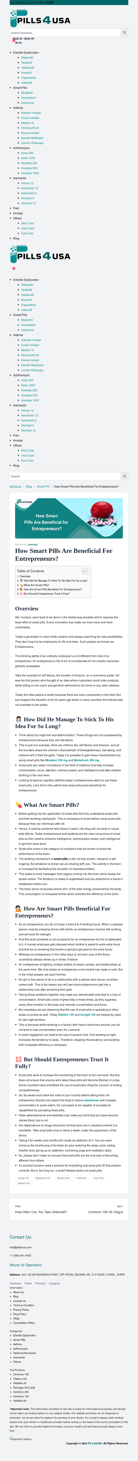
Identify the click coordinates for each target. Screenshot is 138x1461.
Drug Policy (19, 1314)
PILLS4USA (95, 1443)
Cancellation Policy (24, 1323)
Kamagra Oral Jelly (24, 1387)
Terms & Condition (23, 1305)
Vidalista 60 (19, 1400)
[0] (11, 270)
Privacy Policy (21, 1309)
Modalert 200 (63, 1177)
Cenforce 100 (21, 1374)
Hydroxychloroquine (24, 1353)
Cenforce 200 (21, 1392)
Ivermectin (19, 1357)
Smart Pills (98, 1177)
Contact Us (19, 1301)
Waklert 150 (24, 1183)
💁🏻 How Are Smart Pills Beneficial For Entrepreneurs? (51, 589)
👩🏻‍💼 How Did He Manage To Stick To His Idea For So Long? (53, 580)
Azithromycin (20, 1348)
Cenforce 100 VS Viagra (97, 1209)
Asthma (17, 1344)
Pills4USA (81, 1177)
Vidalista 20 (19, 1383)
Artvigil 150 (23, 1177)
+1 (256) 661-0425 (20, 1255)
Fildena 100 (20, 1378)
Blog (15, 1296)
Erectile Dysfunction (24, 1335)
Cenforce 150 (21, 1396)
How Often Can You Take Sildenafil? (41, 1209)
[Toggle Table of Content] (83, 571)
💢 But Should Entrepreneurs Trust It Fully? (45, 593)
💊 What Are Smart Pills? (34, 585)
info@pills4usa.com (21, 1247)
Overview (25, 576)
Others (17, 1361)
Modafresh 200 (43, 1177)
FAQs (16, 1318)
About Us (18, 1292)
